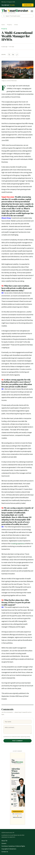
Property (9, 24)
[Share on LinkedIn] (13, 54)
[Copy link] (17, 54)
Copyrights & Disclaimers (8, 849)
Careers (3, 843)
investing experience (18, 543)
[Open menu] (32, 11)
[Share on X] (9, 54)
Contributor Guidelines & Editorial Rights (13, 846)
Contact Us (4, 851)
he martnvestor (15, 10)
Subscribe (28, 5)
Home (3, 24)
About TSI (4, 840)
